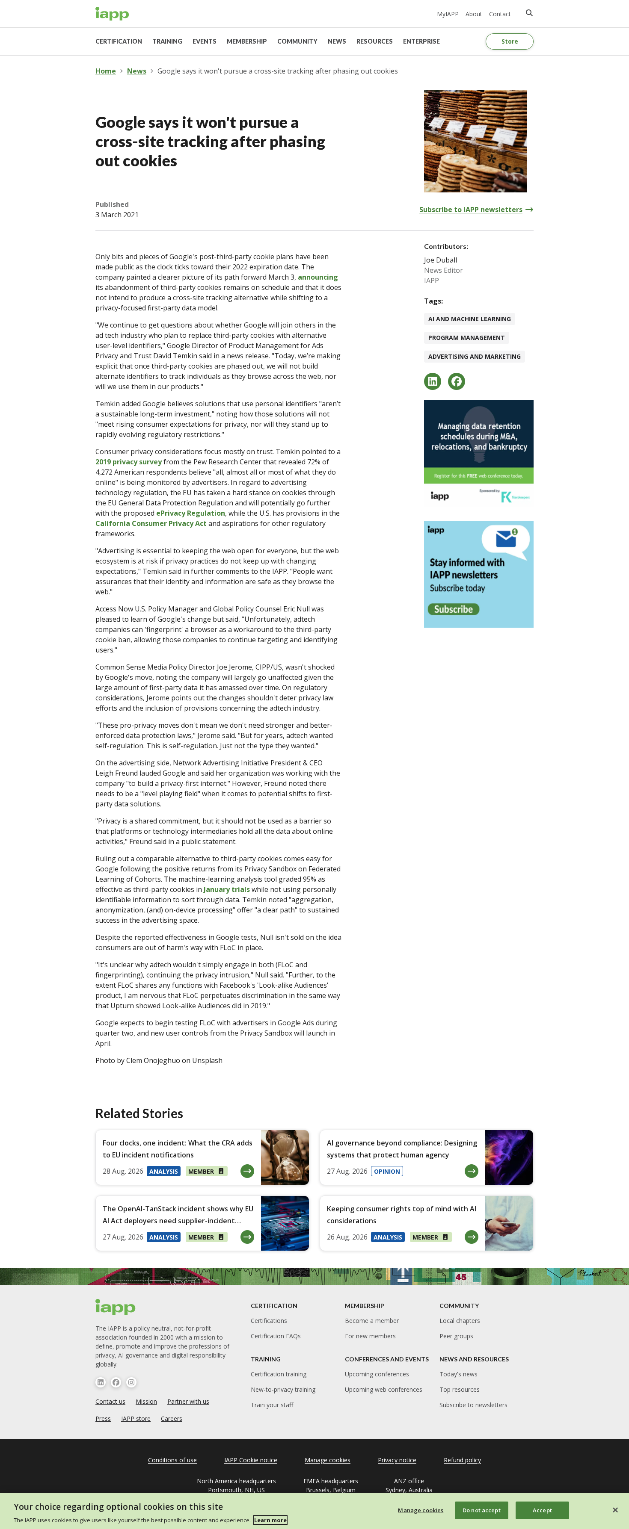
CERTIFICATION (118, 41)
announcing (318, 277)
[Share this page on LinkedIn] (432, 381)
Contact (500, 14)
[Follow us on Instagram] (131, 1382)
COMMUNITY (297, 41)
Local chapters (459, 1320)
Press (103, 1418)
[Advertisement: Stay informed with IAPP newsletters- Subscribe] (479, 574)
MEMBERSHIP (247, 41)
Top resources (459, 1389)
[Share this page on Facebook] (456, 381)
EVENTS (205, 41)
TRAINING (167, 41)
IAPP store (136, 1418)
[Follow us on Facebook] (116, 1382)
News (136, 71)
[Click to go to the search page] (529, 12)
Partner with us (188, 1401)
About (474, 14)
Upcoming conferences (377, 1374)
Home (105, 71)
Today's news (458, 1374)
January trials (227, 889)
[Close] (615, 1509)
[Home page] (115, 1307)
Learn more (270, 1520)
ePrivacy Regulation (190, 513)
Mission (146, 1401)
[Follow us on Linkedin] (100, 1382)
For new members (370, 1336)
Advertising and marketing (474, 356)
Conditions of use (172, 1460)
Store (509, 41)
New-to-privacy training (283, 1389)
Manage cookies (420, 1510)
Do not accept (482, 1510)
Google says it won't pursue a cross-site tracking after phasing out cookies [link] (277, 71)
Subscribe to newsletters (473, 1405)
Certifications (269, 1320)
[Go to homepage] (112, 14)
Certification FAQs (276, 1336)
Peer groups (456, 1336)
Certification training (278, 1374)
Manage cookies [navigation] (327, 1460)
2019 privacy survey (128, 461)
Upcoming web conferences (383, 1389)
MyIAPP (448, 14)
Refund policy (462, 1460)
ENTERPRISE (421, 41)
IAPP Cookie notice (250, 1460)
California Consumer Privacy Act (151, 523)
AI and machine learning (469, 319)
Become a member (372, 1320)
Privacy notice (397, 1460)
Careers (171, 1418)
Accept (542, 1510)
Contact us (110, 1401)
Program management (466, 338)
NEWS (337, 41)
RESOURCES (374, 41)
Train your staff (272, 1405)
